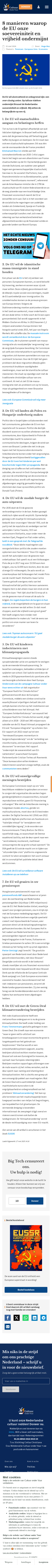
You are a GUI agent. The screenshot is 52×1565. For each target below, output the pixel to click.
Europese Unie (31, 49)
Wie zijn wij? (11, 1466)
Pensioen (19, 49)
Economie (43, 49)
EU (20, 278)
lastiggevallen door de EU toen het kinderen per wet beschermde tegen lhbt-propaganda (23, 461)
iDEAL (11, 1432)
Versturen (11, 1389)
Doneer (25, 6)
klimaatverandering (23, 1093)
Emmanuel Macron (11, 150)
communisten (9, 768)
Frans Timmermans (12, 1026)
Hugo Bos (45, 46)
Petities (31, 1466)
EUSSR (11, 1133)
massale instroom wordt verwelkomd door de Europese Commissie (25, 337)
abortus (24, 808)
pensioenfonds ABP (12, 895)
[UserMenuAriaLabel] (38, 7)
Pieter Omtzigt (10, 950)
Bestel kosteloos (26, 1289)
